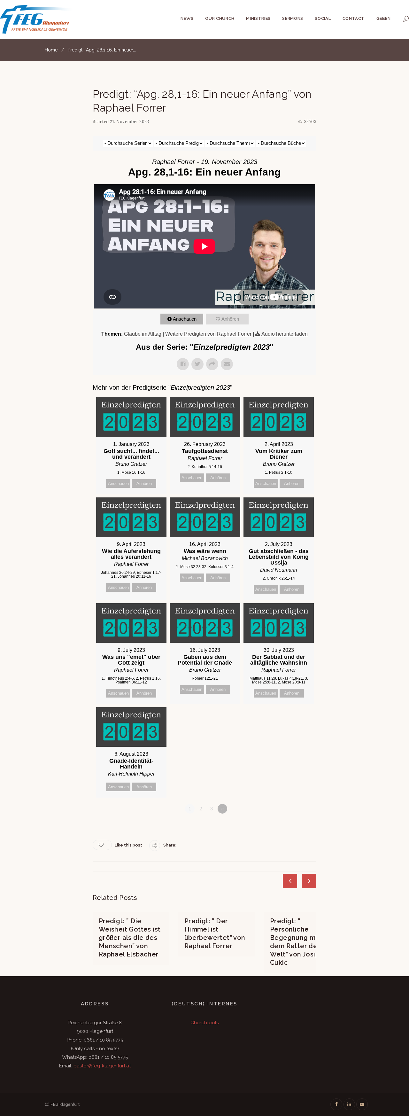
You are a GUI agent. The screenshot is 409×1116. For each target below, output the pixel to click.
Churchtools (204, 1023)
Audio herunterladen (284, 334)
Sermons (292, 18)
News (187, 18)
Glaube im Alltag (142, 334)
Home (51, 49)
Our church (220, 18)
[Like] (102, 845)
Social (323, 18)
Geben (383, 18)
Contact (354, 18)
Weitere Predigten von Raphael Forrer (208, 334)
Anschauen (185, 319)
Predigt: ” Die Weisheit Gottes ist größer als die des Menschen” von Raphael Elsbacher (130, 937)
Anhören (230, 319)
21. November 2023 (129, 121)
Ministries (258, 18)
